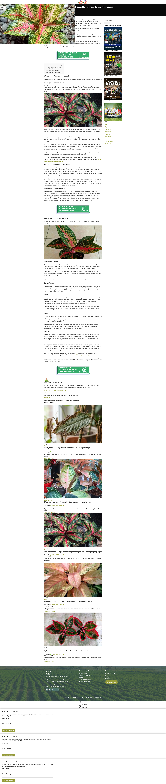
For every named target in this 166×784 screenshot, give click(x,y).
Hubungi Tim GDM (8, 730)
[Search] (160, 2)
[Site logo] (80, 2)
